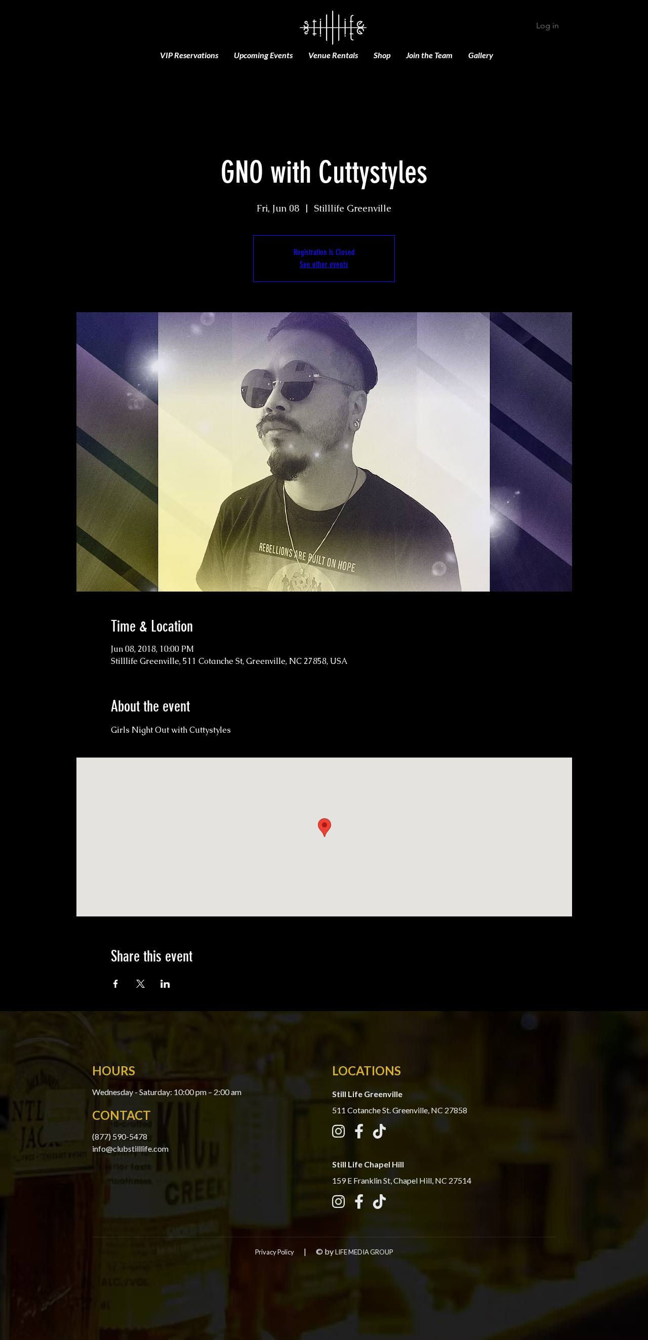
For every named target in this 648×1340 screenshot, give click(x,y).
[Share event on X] (140, 984)
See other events (324, 264)
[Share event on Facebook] (115, 984)
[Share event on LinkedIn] (165, 984)
